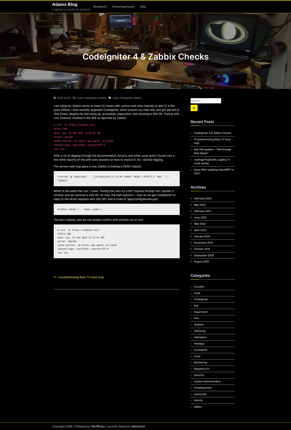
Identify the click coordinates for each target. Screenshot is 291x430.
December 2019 (203, 242)
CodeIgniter (90, 97)
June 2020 (200, 217)
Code (80, 97)
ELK (196, 305)
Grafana (198, 324)
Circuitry (199, 286)
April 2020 (200, 230)
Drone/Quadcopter (123, 6)
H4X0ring (199, 331)
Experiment (201, 311)
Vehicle (198, 400)
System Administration (207, 381)
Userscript (200, 394)
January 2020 (202, 236)
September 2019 (204, 255)
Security (199, 375)
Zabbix (102, 97)
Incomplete (200, 349)
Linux (197, 356)
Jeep (143, 6)
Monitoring (200, 362)
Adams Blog (64, 4)
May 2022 (200, 204)
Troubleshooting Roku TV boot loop (81, 277)
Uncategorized (203, 387)
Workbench (100, 6)
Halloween (200, 337)
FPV (196, 318)
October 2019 (202, 249)
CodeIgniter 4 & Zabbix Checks (212, 133)
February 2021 (202, 211)
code (115, 97)
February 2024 (203, 198)
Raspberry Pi (201, 368)
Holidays (199, 343)
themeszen (138, 426)
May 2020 (200, 223)
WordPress (98, 426)
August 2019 (201, 261)
